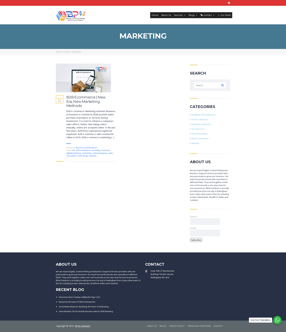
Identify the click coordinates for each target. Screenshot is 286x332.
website (92, 155)
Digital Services (199, 119)
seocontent (71, 155)
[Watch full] (83, 78)
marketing (87, 153)
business (106, 150)
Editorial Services (201, 124)
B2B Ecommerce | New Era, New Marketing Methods (86, 101)
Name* (193, 216)
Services (178, 15)
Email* (193, 228)
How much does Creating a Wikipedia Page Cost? (79, 297)
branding (96, 150)
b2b (73, 150)
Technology (198, 129)
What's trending (200, 139)
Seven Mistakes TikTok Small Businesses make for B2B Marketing (86, 311)
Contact (207, 15)
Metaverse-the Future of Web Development (77, 302)
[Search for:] (210, 85)
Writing (195, 143)
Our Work (226, 15)
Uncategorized (199, 134)
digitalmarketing (73, 153)
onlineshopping (100, 153)
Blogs (192, 15)
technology (83, 155)
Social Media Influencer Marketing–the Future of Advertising (84, 306)
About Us (166, 15)
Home (155, 15)
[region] (143, 323)
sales (110, 153)
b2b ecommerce (83, 150)
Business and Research (86, 147)
